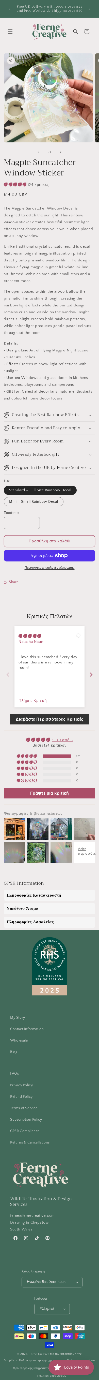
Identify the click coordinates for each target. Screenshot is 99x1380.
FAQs (14, 1074)
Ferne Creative (39, 1354)
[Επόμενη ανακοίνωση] (89, 8)
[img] (30, 636)
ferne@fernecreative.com (32, 1215)
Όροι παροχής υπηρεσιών (31, 1368)
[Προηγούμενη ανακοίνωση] (9, 8)
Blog (13, 1052)
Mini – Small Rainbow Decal (33, 502)
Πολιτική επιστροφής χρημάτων (40, 1360)
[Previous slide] (8, 674)
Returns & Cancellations (30, 1142)
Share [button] (14, 582)
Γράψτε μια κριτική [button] (49, 793)
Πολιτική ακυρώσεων (52, 1375)
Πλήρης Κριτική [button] (32, 701)
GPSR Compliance (25, 1131)
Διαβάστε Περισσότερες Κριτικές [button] (49, 719)
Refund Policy (21, 1097)
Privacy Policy (21, 1085)
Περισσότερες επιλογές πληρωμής (50, 567)
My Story (17, 1018)
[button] (10, 31)
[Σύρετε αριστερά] (38, 151)
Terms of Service (24, 1108)
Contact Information (27, 1029)
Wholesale (19, 1040)
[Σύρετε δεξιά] (60, 151)
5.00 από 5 (62, 740)
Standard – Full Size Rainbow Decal (40, 490)
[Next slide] (91, 674)
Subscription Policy (26, 1120)
